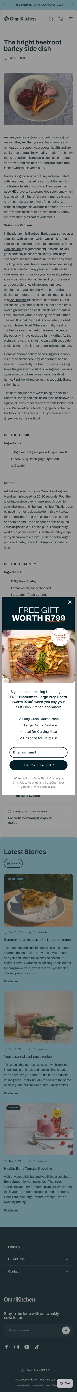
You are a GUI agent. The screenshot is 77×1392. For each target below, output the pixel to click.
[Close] (70, 602)
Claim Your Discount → (39, 765)
